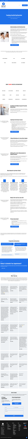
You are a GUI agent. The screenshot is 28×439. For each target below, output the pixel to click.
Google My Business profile (12, 173)
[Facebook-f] (23, 0)
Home (11, 18)
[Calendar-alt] (22, 0)
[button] (19, 5)
